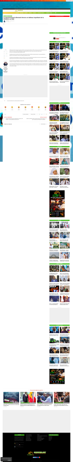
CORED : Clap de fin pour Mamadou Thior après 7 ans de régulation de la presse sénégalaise (65, 284)
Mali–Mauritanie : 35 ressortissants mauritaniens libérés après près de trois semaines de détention (64, 345)
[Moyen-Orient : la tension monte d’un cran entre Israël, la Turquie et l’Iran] (11, 398)
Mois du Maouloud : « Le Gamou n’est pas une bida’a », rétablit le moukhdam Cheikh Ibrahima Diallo (64, 251)
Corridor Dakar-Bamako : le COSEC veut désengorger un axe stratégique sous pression (54, 345)
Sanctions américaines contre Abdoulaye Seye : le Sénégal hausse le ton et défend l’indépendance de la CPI (28, 405)
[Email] (10, 21)
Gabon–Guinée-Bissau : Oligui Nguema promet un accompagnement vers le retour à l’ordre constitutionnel (44, 405)
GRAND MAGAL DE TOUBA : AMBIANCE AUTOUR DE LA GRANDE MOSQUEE (53, 123)
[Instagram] (51, 10)
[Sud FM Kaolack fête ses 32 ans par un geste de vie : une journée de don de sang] (65, 289)
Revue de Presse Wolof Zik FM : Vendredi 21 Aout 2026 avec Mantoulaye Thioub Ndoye (64, 52)
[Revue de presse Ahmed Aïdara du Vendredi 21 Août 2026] (54, 56)
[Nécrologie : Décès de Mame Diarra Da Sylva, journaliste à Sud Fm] (65, 299)
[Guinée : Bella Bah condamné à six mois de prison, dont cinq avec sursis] (65, 330)
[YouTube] (52, 10)
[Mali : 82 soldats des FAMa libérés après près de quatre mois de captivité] (65, 350)
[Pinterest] (7, 21)
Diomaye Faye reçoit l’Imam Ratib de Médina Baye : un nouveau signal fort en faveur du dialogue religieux (64, 261)
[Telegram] (9, 21)
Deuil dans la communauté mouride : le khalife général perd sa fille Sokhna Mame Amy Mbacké (64, 167)
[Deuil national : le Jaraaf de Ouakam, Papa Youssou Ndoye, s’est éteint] (65, 182)
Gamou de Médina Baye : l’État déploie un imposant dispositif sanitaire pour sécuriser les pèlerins (64, 241)
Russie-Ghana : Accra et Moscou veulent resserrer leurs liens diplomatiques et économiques (5, 69)
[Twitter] (50, 10)
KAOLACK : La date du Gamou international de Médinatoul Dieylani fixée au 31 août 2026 (54, 261)
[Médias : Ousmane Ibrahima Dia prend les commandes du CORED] (65, 269)
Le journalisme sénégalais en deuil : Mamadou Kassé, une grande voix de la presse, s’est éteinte (54, 157)
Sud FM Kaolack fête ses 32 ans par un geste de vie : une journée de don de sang (65, 294)
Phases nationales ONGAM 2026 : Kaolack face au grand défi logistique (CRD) (53, 133)
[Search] (58, 13)
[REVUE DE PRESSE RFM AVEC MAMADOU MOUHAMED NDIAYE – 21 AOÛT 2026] (65, 56)
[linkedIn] (42, 114)
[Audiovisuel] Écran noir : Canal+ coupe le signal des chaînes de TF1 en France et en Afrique (54, 294)
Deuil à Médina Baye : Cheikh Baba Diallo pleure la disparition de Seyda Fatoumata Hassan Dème (54, 177)
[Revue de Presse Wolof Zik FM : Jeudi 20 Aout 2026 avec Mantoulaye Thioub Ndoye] (54, 77)
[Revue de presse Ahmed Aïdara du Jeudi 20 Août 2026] (65, 77)
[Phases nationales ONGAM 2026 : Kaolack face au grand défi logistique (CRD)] (54, 128)
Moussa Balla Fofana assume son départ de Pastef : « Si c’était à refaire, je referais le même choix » (64, 113)
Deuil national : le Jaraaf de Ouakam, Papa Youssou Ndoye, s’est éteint (64, 187)
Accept (9, 460)
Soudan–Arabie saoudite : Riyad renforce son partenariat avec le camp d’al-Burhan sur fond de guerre (61, 405)
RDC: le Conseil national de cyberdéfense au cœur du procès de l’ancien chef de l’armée (64, 366)
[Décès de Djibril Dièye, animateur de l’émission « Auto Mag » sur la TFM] (54, 161)
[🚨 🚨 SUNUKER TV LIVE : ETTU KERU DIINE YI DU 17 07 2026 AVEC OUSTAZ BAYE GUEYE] (65, 118)
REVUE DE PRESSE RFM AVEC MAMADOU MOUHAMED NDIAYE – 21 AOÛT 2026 (64, 62)
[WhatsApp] (8, 21)
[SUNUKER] (18, 11)
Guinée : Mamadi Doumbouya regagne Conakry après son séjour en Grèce (54, 356)
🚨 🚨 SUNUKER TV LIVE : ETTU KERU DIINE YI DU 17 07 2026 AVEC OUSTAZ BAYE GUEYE (64, 123)
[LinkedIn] (4, 56)
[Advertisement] (25, 86)
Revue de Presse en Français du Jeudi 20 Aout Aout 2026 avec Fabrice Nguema (53, 72)
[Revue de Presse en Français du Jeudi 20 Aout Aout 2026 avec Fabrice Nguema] (54, 67)
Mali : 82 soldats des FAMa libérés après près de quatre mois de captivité (64, 356)
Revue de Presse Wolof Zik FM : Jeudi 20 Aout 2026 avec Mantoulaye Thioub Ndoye (54, 82)
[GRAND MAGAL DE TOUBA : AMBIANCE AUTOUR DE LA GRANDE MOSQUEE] (54, 118)
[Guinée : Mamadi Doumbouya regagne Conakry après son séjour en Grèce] (54, 350)
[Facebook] (4, 51)
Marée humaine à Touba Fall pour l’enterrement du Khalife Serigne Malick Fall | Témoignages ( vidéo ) (54, 144)
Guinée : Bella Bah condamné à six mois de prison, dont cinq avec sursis (64, 335)
